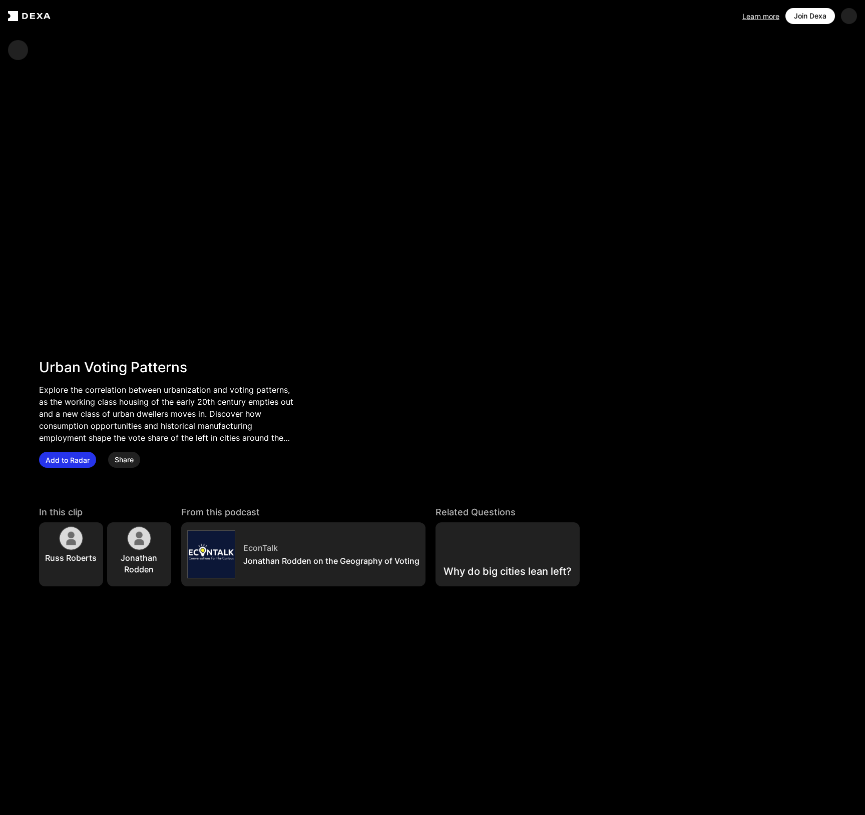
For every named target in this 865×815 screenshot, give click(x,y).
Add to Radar (68, 460)
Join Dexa (810, 16)
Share (124, 460)
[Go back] (18, 50)
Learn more (760, 16)
